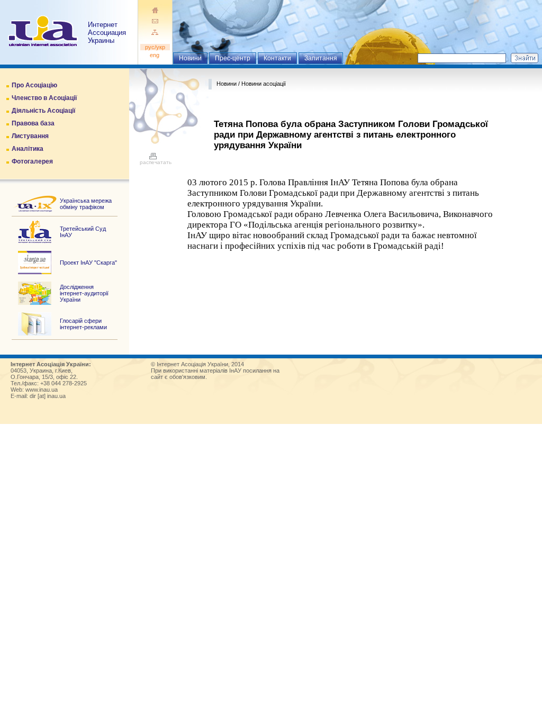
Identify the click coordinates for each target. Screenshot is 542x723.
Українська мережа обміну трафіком (86, 203)
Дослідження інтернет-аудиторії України (84, 293)
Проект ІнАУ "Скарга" (88, 262)
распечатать (155, 162)
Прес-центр (232, 58)
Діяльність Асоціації (43, 110)
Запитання (320, 58)
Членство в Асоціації (44, 98)
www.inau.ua (41, 389)
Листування (30, 136)
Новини (190, 58)
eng (155, 55)
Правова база (33, 123)
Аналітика (27, 148)
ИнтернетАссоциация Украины (107, 32)
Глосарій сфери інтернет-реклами (83, 324)
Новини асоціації (263, 83)
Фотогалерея (32, 161)
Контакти (277, 58)
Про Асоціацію (34, 85)
